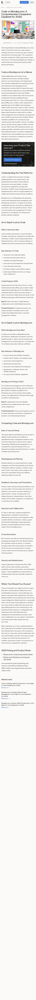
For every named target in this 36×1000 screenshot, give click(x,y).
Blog (2, 7)
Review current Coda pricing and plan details (18, 654)
